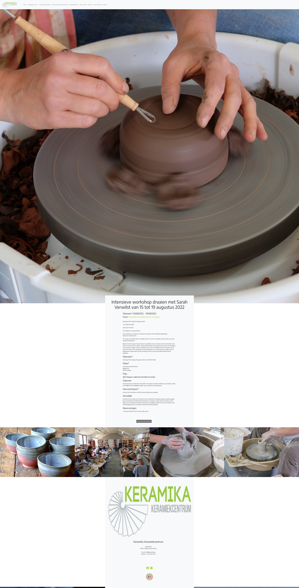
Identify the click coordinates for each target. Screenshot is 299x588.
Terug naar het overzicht (144, 421)
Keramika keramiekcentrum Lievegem (144, 317)
